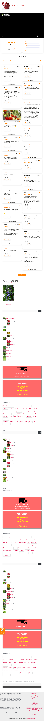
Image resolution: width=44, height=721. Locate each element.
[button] (17, 56)
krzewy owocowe (22, 411)
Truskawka (22, 550)
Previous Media (8, 304)
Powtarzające (37, 413)
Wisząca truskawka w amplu (34, 710)
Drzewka (36, 408)
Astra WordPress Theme (31, 718)
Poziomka (5, 416)
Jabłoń (10, 411)
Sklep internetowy (34, 693)
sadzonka (29, 416)
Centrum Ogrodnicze (17, 5)
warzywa (11, 421)
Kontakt (33, 713)
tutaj (17, 712)
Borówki (34, 405)
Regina (19, 416)
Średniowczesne (6, 555)
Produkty (33, 697)
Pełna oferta (34, 698)
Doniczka (22, 408)
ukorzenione (33, 419)
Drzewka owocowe (34, 701)
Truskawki (27, 550)
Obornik (4, 413)
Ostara (9, 413)
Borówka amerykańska (27, 405)
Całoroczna (5, 408)
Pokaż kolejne (22, 274)
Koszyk (33, 694)
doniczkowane (29, 408)
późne (15, 416)
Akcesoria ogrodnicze (34, 704)
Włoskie (30, 421)
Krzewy (15, 411)
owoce (13, 413)
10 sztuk (5, 405)
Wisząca (21, 421)
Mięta (28, 411)
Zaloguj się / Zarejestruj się (34, 696)
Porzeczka (25, 413)
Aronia (19, 405)
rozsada (23, 416)
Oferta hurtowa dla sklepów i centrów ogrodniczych (34, 707)
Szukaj (4, 430)
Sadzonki (34, 416)
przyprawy (10, 416)
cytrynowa (16, 408)
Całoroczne (11, 408)
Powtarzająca (31, 413)
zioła (34, 421)
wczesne (16, 421)
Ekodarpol (5, 411)
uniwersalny (5, 421)
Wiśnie (26, 421)
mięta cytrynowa (33, 411)
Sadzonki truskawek (7, 419)
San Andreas (16, 550)
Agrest (10, 405)
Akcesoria (15, 405)
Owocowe (19, 413)
